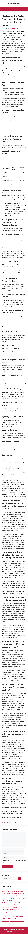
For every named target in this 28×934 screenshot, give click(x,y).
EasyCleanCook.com (15, 929)
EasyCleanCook (14, 4)
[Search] (19, 878)
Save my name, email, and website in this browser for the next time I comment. (14, 861)
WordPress (9, 931)
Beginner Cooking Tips (10, 822)
